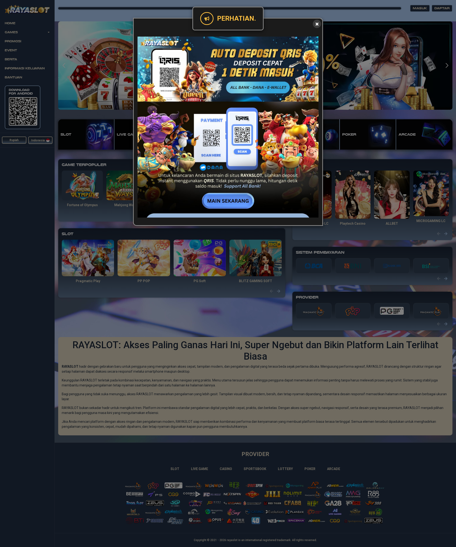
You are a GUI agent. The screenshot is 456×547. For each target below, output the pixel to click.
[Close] (317, 24)
